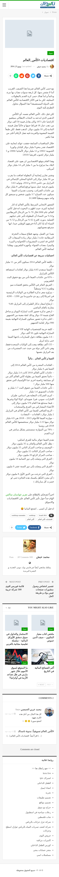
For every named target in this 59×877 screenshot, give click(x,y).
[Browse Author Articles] (29, 546)
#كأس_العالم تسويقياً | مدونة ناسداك (36, 731)
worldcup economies (18, 515)
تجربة (48, 793)
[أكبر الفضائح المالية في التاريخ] (42, 657)
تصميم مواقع (45, 802)
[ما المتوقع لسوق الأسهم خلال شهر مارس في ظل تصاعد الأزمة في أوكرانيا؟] (16, 657)
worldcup (32, 515)
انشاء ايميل (45, 788)
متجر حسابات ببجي (42, 850)
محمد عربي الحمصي (31, 709)
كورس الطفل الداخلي (41, 845)
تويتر (19, 567)
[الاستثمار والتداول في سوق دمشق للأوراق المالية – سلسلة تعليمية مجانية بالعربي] (16, 623)
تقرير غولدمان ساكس (17, 494)
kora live (47, 773)
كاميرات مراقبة (44, 840)
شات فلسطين (44, 817)
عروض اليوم (45, 835)
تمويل (50, 53)
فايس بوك (26, 567)
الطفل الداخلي (44, 783)
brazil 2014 (43, 515)
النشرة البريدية (29, 571)
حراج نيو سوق (44, 807)
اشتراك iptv (45, 778)
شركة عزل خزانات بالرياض (38, 822)
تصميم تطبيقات (44, 797)
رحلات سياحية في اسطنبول (38, 812)
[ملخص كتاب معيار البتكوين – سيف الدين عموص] (42, 623)
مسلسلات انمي (44, 855)
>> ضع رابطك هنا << (41, 768)
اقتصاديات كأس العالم (45, 519)
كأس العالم (30, 519)
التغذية (13, 567)
